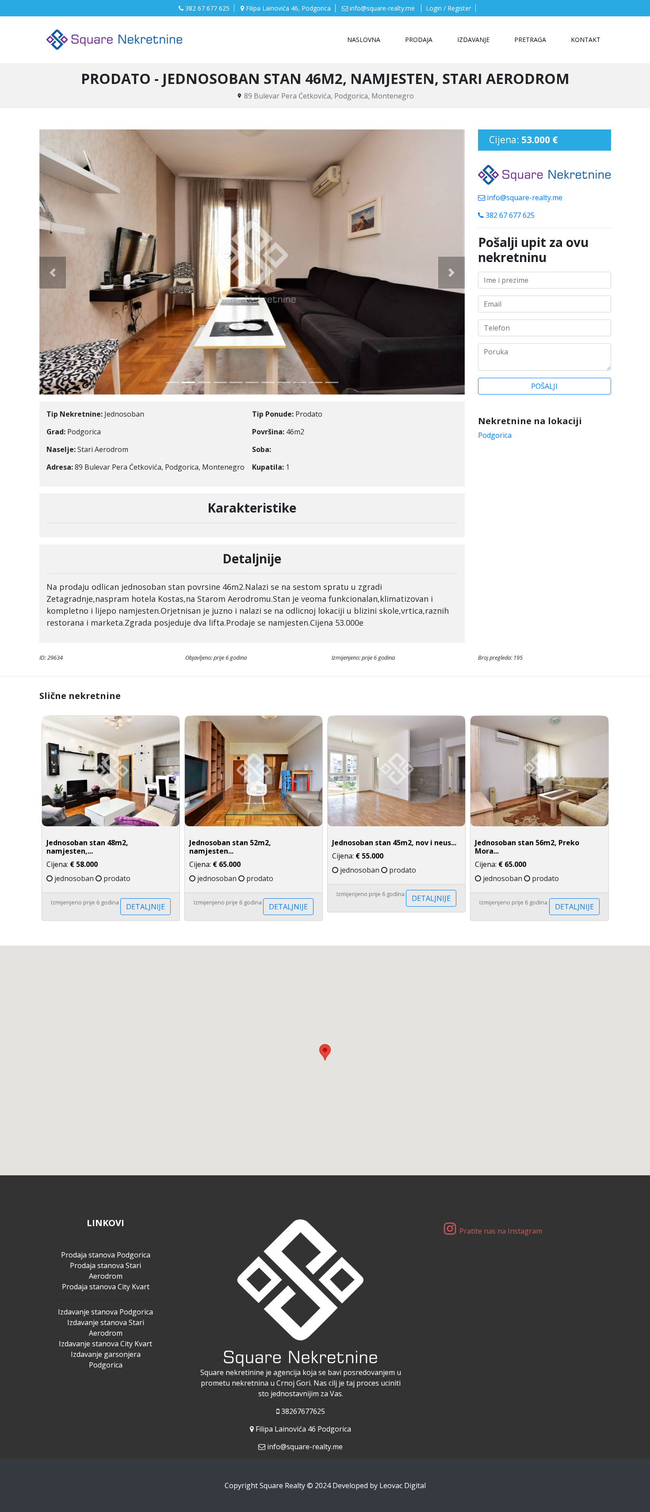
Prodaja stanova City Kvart (105, 1287)
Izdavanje (473, 39)
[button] (52, 273)
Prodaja (418, 39)
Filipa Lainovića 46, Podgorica (287, 8)
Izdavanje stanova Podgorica (105, 1312)
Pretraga (530, 39)
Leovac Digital (402, 1485)
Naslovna (365, 39)
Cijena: (87, 854)
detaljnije (145, 907)
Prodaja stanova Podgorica (105, 1255)
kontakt (585, 39)
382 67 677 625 (206, 8)
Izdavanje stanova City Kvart (105, 1344)
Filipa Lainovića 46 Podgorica (303, 1429)
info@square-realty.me (382, 8)
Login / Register (448, 8)
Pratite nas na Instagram (501, 1231)
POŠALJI (544, 386)
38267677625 (303, 1411)
